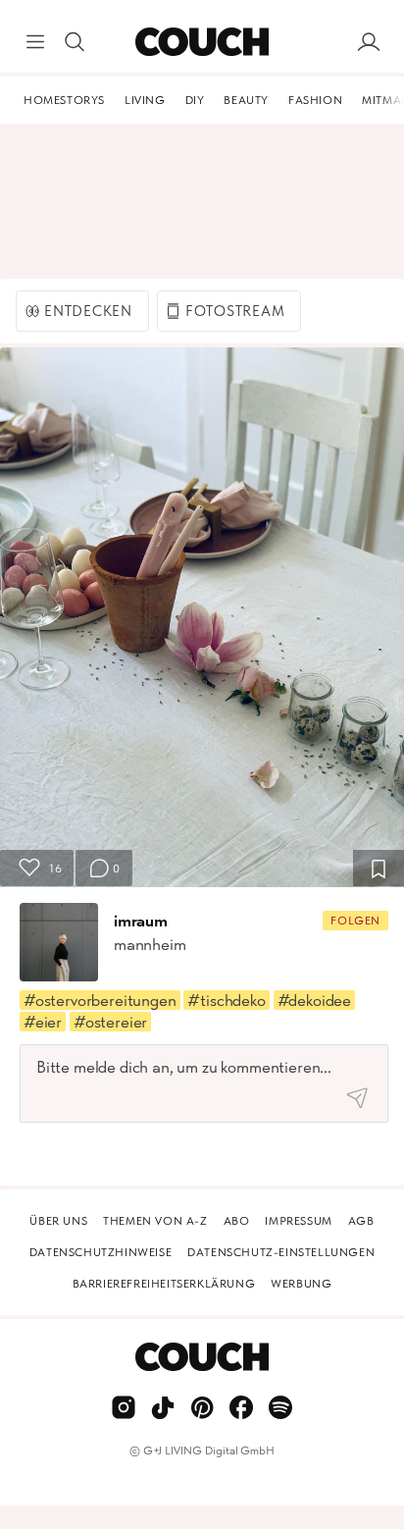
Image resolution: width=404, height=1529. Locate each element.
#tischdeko (226, 1000)
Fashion (315, 100)
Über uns (58, 1221)
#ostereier (110, 1021)
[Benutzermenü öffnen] (368, 42)
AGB (361, 1221)
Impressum (298, 1221)
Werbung (301, 1284)
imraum (141, 920)
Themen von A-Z (155, 1221)
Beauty (246, 100)
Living (145, 100)
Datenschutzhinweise (100, 1252)
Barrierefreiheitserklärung (164, 1284)
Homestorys (64, 100)
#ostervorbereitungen (100, 1000)
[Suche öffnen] (74, 42)
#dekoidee (314, 1000)
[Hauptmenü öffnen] (35, 42)
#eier (43, 1021)
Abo (237, 1221)
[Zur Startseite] (201, 42)
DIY (195, 100)
